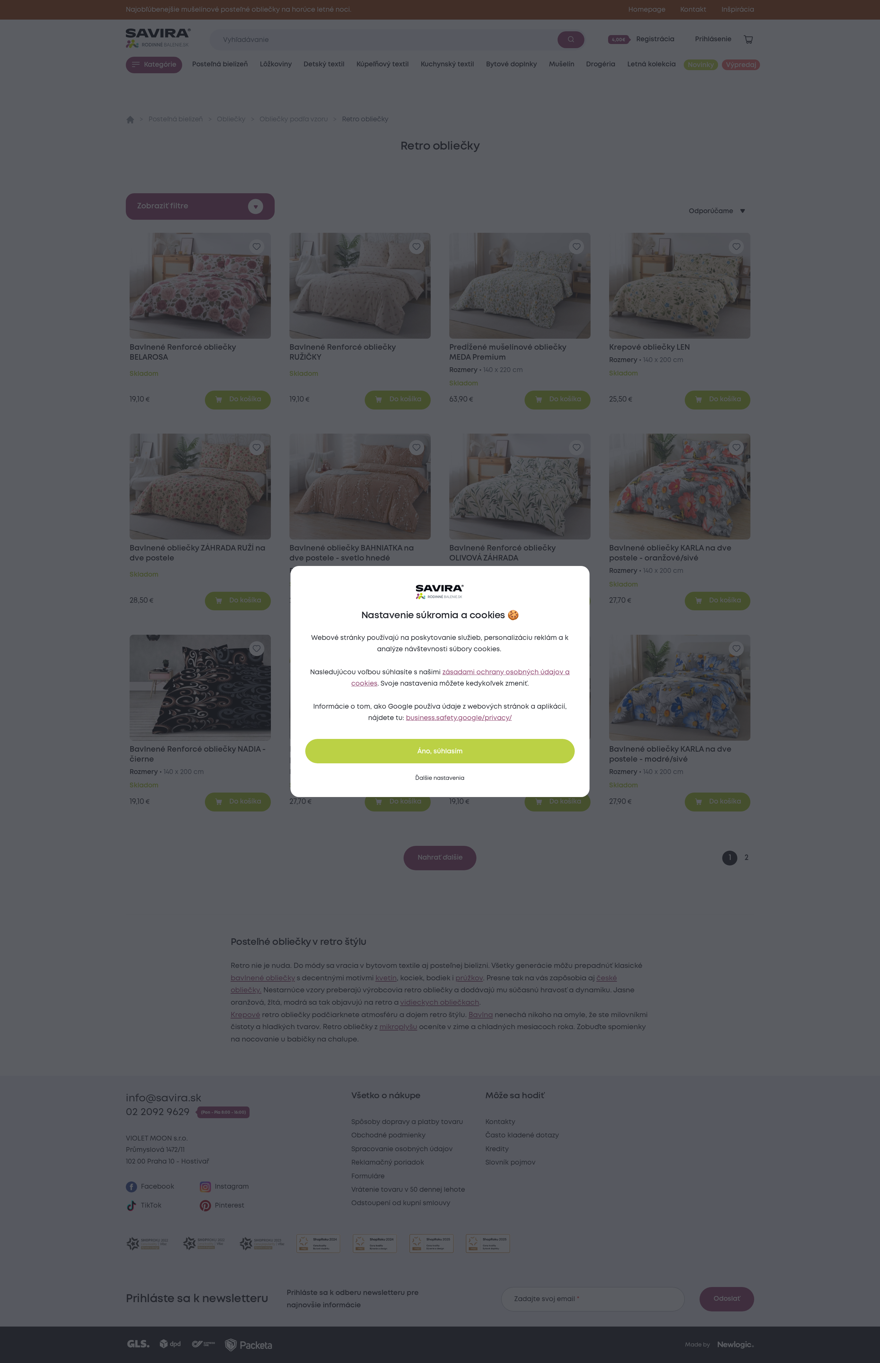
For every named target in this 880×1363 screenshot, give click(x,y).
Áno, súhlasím (440, 751)
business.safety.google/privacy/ (459, 718)
